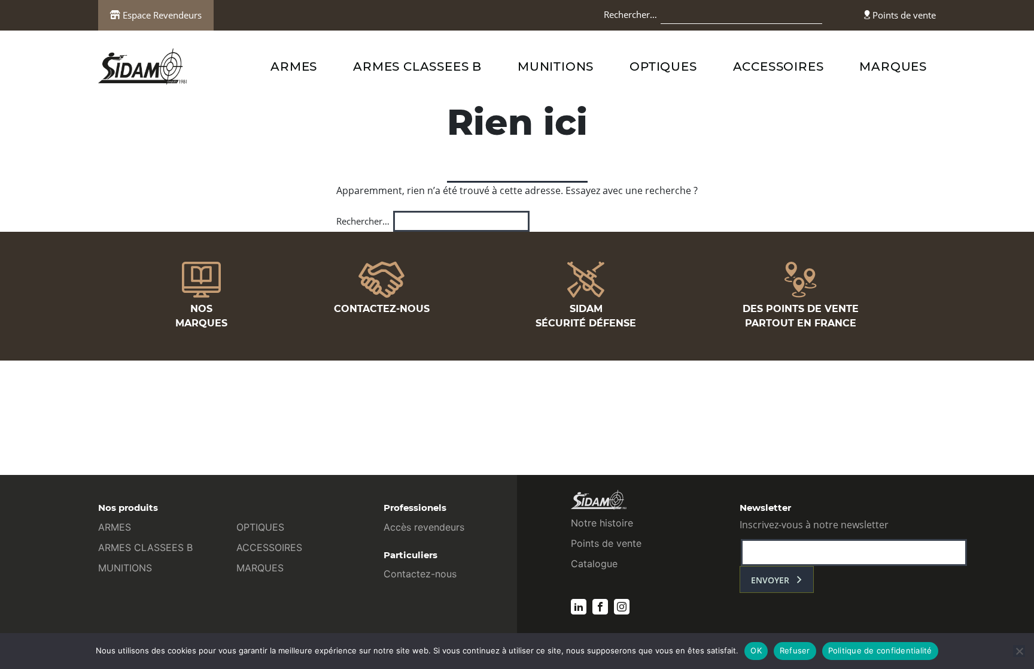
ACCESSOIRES (778, 66)
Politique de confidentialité (880, 650)
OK (756, 650)
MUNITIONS (556, 66)
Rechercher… (630, 14)
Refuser (795, 650)
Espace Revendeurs (161, 15)
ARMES (293, 66)
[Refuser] (1019, 651)
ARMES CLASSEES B (417, 66)
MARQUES (893, 66)
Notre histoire (602, 523)
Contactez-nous (420, 574)
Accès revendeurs (424, 527)
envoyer (770, 580)
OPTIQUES (663, 66)
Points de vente (903, 15)
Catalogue (594, 564)
